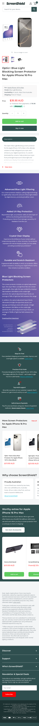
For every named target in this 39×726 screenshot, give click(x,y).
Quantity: (5, 113)
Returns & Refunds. (26, 377)
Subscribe (9, 694)
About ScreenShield (10, 496)
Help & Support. (32, 392)
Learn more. (29, 359)
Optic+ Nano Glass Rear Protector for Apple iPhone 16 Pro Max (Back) (13, 458)
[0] (35, 3)
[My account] (31, 3)
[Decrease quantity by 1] (12, 113)
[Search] (34, 9)
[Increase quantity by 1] (23, 113)
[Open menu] (3, 3)
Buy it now (20, 128)
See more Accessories (13, 530)
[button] (19, 139)
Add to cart (19, 121)
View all (34, 421)
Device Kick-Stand (10, 562)
